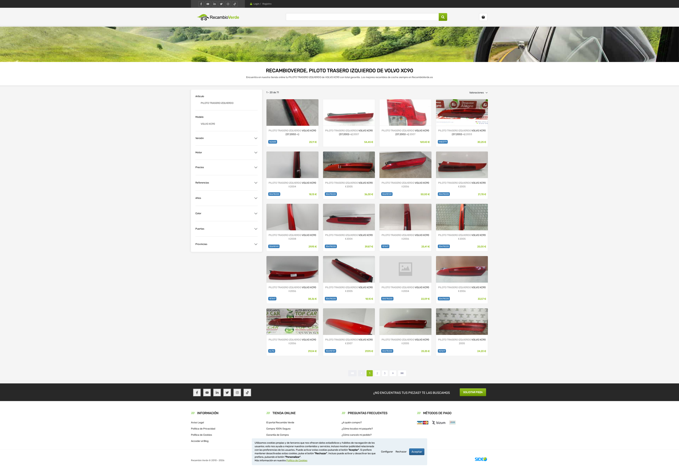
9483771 (443, 142)
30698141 (387, 194)
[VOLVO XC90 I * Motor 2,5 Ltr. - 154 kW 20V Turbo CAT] (462, 112)
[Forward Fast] (402, 373)
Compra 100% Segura (278, 428)
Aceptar (416, 451)
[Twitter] (221, 4)
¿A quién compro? (352, 422)
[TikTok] (234, 4)
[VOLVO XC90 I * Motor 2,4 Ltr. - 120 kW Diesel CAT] (292, 112)
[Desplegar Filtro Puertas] (256, 229)
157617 (385, 246)
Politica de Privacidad (203, 428)
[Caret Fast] (361, 373)
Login (256, 3)
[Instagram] (228, 4)
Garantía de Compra (277, 434)
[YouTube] (208, 4)
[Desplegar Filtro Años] (256, 198)
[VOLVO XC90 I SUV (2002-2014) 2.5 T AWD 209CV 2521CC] (405, 321)
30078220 (387, 298)
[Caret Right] (392, 373)
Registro (266, 3)
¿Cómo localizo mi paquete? (357, 428)
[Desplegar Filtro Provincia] (256, 244)
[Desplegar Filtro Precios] (256, 167)
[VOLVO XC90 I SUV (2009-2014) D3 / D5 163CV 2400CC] (462, 164)
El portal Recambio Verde (280, 422)
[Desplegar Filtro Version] (256, 138)
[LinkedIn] (214, 4)
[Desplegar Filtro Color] (256, 213)
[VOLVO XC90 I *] (405, 164)
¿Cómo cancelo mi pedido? (357, 434)
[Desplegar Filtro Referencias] (256, 183)
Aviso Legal (197, 422)
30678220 (274, 194)
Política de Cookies (201, 434)
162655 (272, 142)
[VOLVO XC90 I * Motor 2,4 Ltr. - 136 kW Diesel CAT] (349, 112)
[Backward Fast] (352, 373)
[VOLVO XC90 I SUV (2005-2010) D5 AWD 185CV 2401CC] (292, 216)
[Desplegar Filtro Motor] (256, 152)
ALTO (271, 351)
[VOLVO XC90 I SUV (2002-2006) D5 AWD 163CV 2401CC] (292, 164)
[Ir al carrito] (483, 17)
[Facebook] (201, 4)
